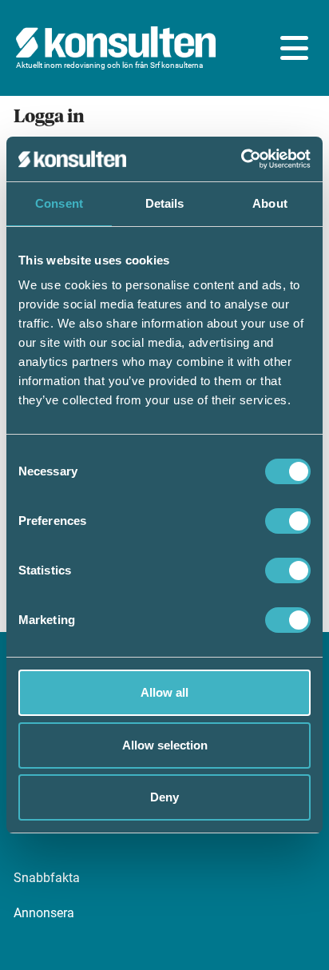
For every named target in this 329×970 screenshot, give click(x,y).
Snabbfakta (47, 877)
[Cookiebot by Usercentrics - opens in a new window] (241, 159)
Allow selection (165, 745)
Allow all (164, 692)
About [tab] (269, 203)
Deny (164, 797)
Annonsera (44, 912)
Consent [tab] (59, 203)
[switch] (288, 521)
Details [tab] (164, 203)
